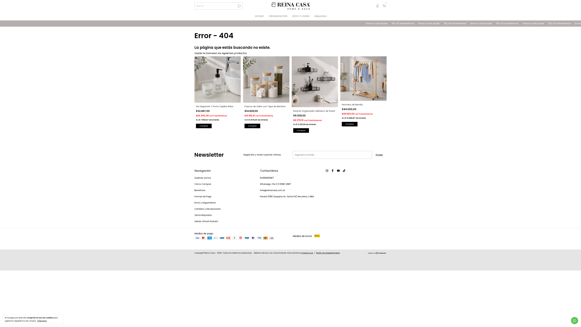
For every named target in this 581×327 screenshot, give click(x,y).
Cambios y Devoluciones (207, 208)
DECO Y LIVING (300, 16)
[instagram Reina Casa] (327, 170)
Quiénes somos (202, 177)
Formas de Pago (203, 196)
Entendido (42, 321)
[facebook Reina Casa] (332, 170)
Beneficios (199, 190)
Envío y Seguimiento (205, 202)
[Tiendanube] (377, 253)
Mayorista (320, 16)
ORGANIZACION (278, 16)
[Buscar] (239, 6)
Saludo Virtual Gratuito (206, 221)
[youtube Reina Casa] (338, 170)
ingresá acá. (307, 253)
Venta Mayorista (203, 215)
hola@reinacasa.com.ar (272, 190)
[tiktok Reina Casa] (344, 170)
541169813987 (267, 177)
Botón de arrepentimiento (328, 253)
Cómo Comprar (202, 184)
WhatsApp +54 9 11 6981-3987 (275, 184)
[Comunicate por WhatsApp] (574, 320)
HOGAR (259, 16)
